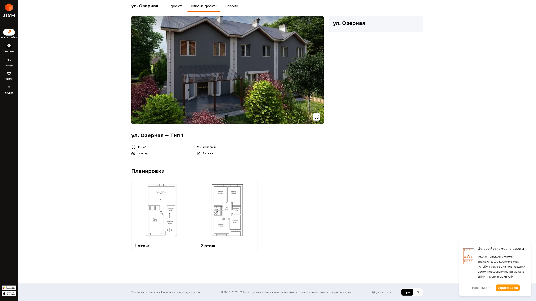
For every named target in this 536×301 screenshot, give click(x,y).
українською (384, 292)
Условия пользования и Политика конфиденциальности (166, 292)
